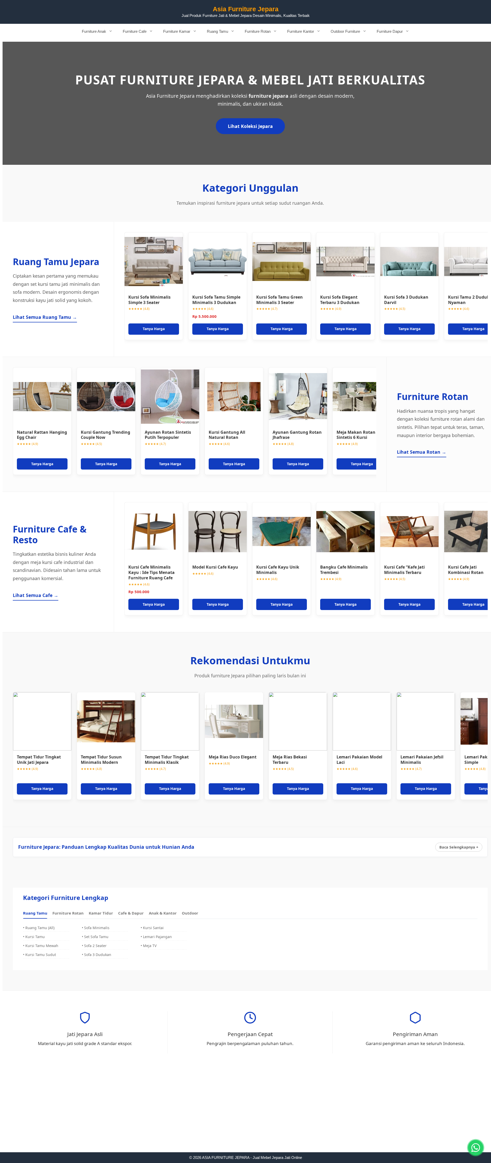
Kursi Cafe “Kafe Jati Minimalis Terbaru (404, 569)
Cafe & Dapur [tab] (131, 913)
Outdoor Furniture (345, 31)
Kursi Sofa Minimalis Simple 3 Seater (149, 299)
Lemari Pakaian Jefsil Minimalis (421, 759)
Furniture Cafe (135, 31)
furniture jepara (268, 95)
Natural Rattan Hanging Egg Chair (42, 434)
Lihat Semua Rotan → (421, 452)
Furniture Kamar (176, 31)
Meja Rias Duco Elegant (232, 757)
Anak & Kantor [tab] (163, 913)
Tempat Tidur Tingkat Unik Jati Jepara (39, 759)
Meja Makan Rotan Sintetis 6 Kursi (356, 434)
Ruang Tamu (217, 31)
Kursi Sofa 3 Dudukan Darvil (406, 299)
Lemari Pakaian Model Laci (359, 759)
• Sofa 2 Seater (94, 945)
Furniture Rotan (258, 31)
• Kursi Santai (152, 927)
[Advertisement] (245, 1114)
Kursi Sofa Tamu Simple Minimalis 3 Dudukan (216, 299)
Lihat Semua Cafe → (35, 595)
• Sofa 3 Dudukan (96, 954)
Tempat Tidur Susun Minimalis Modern (101, 759)
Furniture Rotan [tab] (68, 913)
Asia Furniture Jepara (245, 9)
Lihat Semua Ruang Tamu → (45, 317)
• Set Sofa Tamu (95, 936)
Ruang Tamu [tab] (35, 913)
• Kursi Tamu (34, 936)
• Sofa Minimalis (95, 927)
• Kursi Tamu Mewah (40, 945)
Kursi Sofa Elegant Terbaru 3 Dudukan (340, 299)
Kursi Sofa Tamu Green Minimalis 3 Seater (279, 299)
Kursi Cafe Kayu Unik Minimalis (277, 569)
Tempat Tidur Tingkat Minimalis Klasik (167, 759)
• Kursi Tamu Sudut (39, 954)
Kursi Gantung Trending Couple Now (105, 434)
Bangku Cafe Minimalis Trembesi (344, 569)
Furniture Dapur (390, 31)
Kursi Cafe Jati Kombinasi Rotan (466, 569)
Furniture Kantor (300, 31)
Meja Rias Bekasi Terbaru (290, 759)
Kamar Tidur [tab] (101, 913)
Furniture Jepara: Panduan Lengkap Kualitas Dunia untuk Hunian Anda (106, 846)
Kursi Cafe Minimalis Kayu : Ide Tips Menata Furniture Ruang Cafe (151, 572)
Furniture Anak (94, 31)
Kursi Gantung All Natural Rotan (227, 434)
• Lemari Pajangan (156, 936)
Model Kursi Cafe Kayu (215, 567)
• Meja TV (149, 945)
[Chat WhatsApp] (475, 1147)
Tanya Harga (154, 328)
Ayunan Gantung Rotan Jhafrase (297, 434)
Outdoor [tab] (190, 913)
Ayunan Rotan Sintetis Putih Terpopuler (168, 434)
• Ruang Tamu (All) (38, 927)
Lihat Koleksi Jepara (250, 126)
